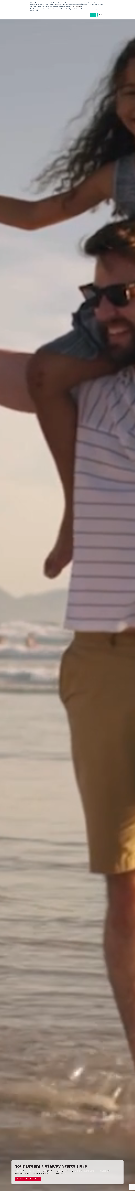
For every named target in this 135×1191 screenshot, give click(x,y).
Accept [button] (93, 15)
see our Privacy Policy (75, 6)
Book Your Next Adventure (28, 1179)
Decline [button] (101, 15)
